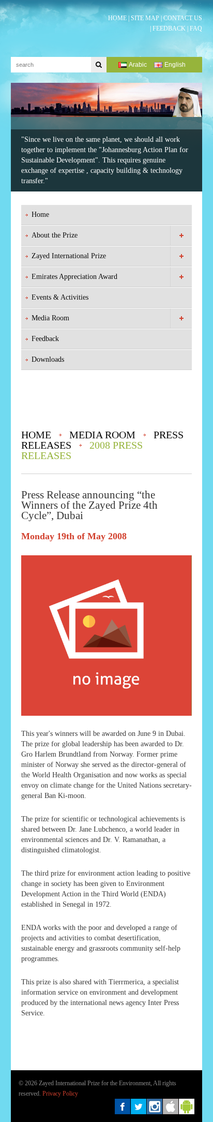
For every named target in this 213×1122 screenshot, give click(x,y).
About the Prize (55, 235)
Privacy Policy (60, 1093)
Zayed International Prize (69, 256)
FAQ (196, 28)
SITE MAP (145, 18)
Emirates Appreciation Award (74, 276)
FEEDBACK (169, 28)
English (175, 64)
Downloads (48, 359)
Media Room (50, 318)
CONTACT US (182, 18)
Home (40, 214)
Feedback (45, 339)
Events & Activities (60, 297)
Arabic (138, 64)
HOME (117, 18)
